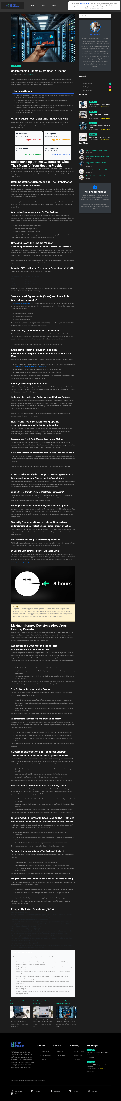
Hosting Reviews (29, 74)
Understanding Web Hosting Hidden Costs (97, 156)
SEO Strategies (97, 90)
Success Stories (79, 1051)
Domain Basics (97, 83)
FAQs (58, 1059)
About (54, 5)
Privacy (43, 5)
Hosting (101, 1068)
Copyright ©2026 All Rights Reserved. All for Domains (28, 1080)
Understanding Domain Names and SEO (97, 170)
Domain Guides (44, 1051)
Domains (102, 1055)
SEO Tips (43, 1059)
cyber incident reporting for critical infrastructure (31, 366)
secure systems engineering (20, 562)
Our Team (77, 1059)
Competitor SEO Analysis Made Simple (97, 176)
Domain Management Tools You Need (96, 150)
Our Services (61, 1055)
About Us (60, 1051)
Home (32, 5)
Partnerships (78, 1055)
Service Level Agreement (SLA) (22, 303)
